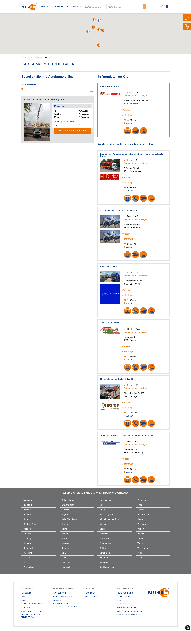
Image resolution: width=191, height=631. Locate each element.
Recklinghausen (106, 567)
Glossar (57, 600)
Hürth (64, 539)
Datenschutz (27, 607)
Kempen (65, 548)
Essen (26, 563)
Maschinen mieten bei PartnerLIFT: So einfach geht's (66, 605)
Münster (103, 524)
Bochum (27, 515)
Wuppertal (142, 558)
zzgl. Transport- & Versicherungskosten (67, 125)
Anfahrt (129, 123)
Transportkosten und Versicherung (31, 616)
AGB (23, 600)
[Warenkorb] (161, 6)
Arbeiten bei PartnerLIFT (31, 611)
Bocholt (27, 510)
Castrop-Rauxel (30, 524)
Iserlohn (65, 543)
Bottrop (26, 519)
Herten (64, 534)
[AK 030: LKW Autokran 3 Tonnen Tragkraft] (37, 122)
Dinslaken (28, 534)
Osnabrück (104, 553)
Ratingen (103, 563)
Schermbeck (143, 515)
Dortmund (28, 548)
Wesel (140, 539)
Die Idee (119, 600)
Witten (140, 553)
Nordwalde (104, 539)
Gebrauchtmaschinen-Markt (128, 615)
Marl (101, 505)
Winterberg (142, 548)
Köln (63, 553)
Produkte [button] (45, 7)
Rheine (140, 510)
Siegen (140, 519)
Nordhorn (103, 534)
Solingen (141, 524)
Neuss (102, 529)
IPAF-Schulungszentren (126, 607)
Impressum (26, 593)
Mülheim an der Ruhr (109, 519)
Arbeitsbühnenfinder (62, 597)
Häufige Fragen (60, 593)
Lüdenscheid (105, 500)
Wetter (140, 543)
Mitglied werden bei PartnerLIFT (130, 611)
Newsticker (90, 593)
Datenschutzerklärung (31, 604)
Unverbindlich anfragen (72, 131)
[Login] (167, 6)
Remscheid (142, 500)
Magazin (77, 7)
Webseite (126, 110)
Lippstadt (65, 567)
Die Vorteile (121, 604)
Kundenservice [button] (62, 7)
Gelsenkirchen (68, 500)
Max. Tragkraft (28, 84)
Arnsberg (27, 500)
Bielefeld (27, 505)
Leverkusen (66, 563)
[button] (93, 27)
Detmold (27, 529)
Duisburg (27, 553)
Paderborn (104, 558)
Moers (102, 510)
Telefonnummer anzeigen (135, 96)
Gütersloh (66, 510)
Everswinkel (29, 567)
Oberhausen (105, 543)
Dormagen (28, 539)
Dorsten (27, 543)
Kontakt (25, 597)
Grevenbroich (67, 505)
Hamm (64, 524)
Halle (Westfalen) (69, 519)
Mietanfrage (127, 115)
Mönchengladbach (108, 515)
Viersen (140, 534)
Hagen (64, 515)
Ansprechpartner (124, 597)
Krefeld (64, 558)
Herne (64, 529)
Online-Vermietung (124, 593)
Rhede (140, 505)
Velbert (140, 529)
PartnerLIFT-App (91, 597)
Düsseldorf (28, 558)
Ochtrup (103, 548)
